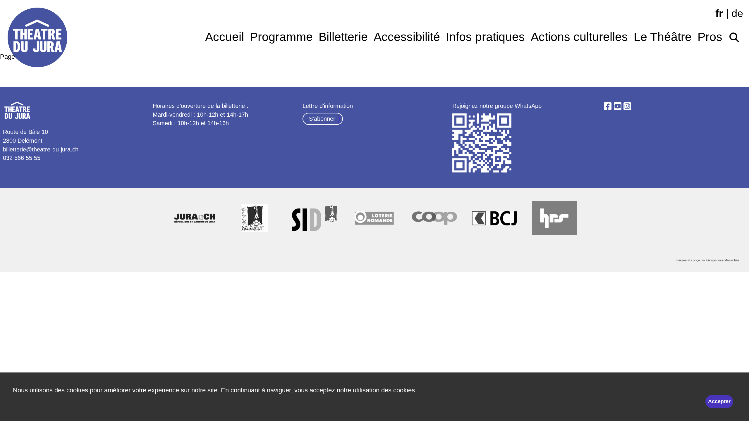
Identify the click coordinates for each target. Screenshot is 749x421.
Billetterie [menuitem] (343, 37)
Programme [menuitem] (281, 37)
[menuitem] (734, 35)
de (737, 13)
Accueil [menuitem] (224, 37)
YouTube (617, 106)
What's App (482, 143)
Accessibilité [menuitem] (407, 37)
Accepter (719, 401)
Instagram (627, 106)
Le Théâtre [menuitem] (663, 37)
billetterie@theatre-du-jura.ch (40, 149)
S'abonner (322, 118)
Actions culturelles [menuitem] (579, 37)
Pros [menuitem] (710, 37)
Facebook (607, 106)
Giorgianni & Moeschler (722, 260)
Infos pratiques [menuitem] (485, 37)
